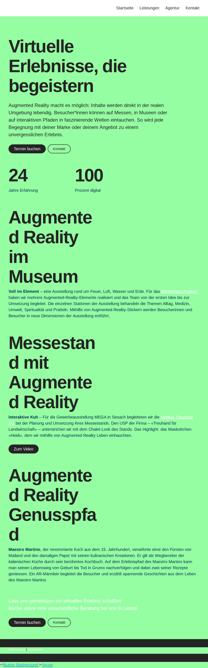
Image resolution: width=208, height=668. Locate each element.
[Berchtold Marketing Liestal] (37, 8)
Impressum (35, 649)
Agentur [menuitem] (172, 8)
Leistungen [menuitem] (149, 8)
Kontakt (59, 149)
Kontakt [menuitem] (192, 8)
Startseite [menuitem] (124, 8)
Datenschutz (17, 649)
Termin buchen (27, 149)
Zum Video (23, 449)
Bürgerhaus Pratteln (179, 291)
